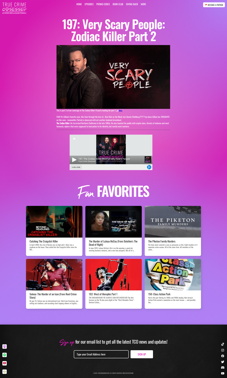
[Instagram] (223, 350)
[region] (5, 348)
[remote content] (113, 152)
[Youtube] (223, 373)
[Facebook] (223, 356)
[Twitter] (223, 362)
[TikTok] (223, 344)
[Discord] (223, 367)
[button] (143, 4)
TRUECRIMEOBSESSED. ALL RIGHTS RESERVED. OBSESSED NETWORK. (116, 373)
